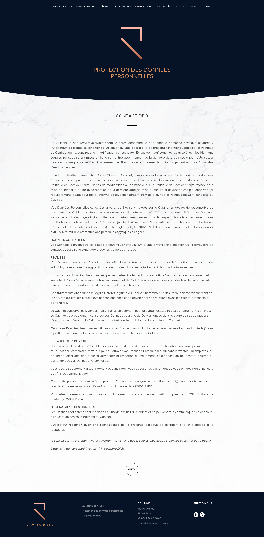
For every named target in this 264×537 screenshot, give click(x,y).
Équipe (106, 7)
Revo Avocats (62, 7)
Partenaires (143, 7)
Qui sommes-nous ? (93, 506)
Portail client (201, 7)
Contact (181, 7)
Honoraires (123, 7)
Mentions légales (91, 516)
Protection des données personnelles (102, 511)
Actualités (163, 7)
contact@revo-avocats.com (153, 523)
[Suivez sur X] (202, 514)
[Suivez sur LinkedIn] (196, 514)
